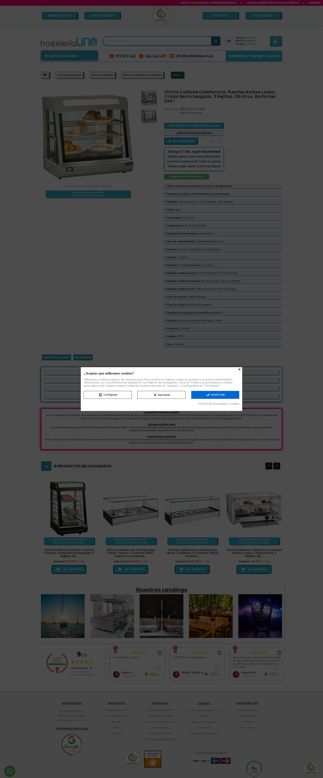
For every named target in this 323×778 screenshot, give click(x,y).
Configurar (107, 395)
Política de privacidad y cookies (218, 403)
